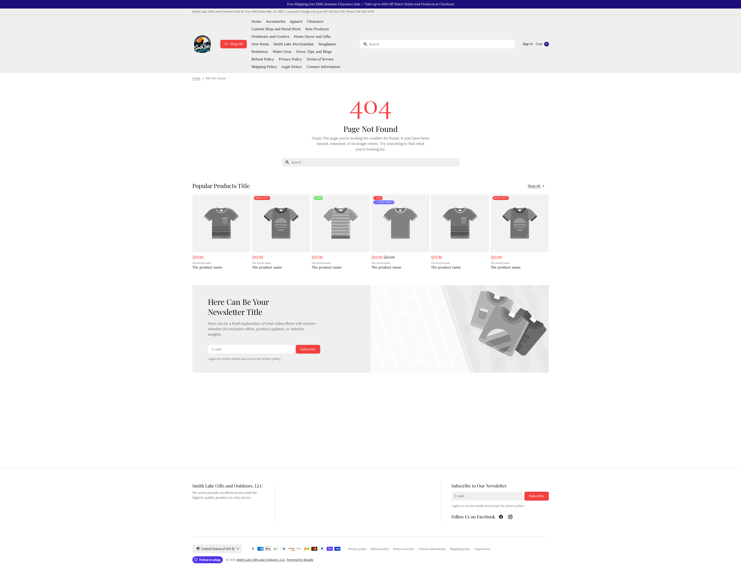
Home (196, 78)
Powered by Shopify (300, 560)
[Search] (364, 44)
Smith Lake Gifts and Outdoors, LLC (261, 560)
